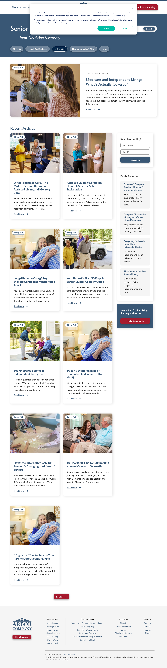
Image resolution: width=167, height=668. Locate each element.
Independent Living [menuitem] (52, 633)
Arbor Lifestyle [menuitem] (52, 623)
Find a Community (145, 7)
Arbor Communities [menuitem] (123, 626)
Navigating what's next (83, 49)
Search (149, 28)
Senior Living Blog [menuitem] (87, 626)
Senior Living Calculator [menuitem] (87, 633)
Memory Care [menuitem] (52, 640)
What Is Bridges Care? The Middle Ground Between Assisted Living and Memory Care (32, 187)
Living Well (18, 68)
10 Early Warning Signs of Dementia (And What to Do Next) (84, 374)
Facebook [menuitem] (147, 623)
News (104, 49)
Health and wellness (37, 49)
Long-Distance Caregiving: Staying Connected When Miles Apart (34, 282)
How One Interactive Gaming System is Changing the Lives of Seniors (34, 466)
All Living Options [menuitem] (52, 626)
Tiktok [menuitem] (147, 633)
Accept (106, 28)
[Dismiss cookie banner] (132, 8)
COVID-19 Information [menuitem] (123, 633)
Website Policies (69, 655)
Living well (60, 49)
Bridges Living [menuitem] (52, 636)
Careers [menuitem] (123, 630)
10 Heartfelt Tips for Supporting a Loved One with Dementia (88, 464)
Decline (124, 28)
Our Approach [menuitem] (52, 643)
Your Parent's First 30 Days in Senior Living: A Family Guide (86, 280)
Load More (61, 596)
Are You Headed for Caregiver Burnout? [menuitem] (87, 636)
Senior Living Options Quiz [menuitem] (87, 630)
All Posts (17, 49)
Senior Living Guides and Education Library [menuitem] (87, 623)
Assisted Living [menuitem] (52, 630)
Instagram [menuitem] (147, 630)
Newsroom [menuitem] (123, 636)
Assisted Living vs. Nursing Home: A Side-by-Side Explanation (84, 186)
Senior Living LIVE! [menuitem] (87, 640)
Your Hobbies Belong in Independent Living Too (29, 372)
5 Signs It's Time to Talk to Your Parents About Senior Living (34, 556)
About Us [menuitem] (123, 623)
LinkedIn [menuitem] (147, 626)
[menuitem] (20, 7)
